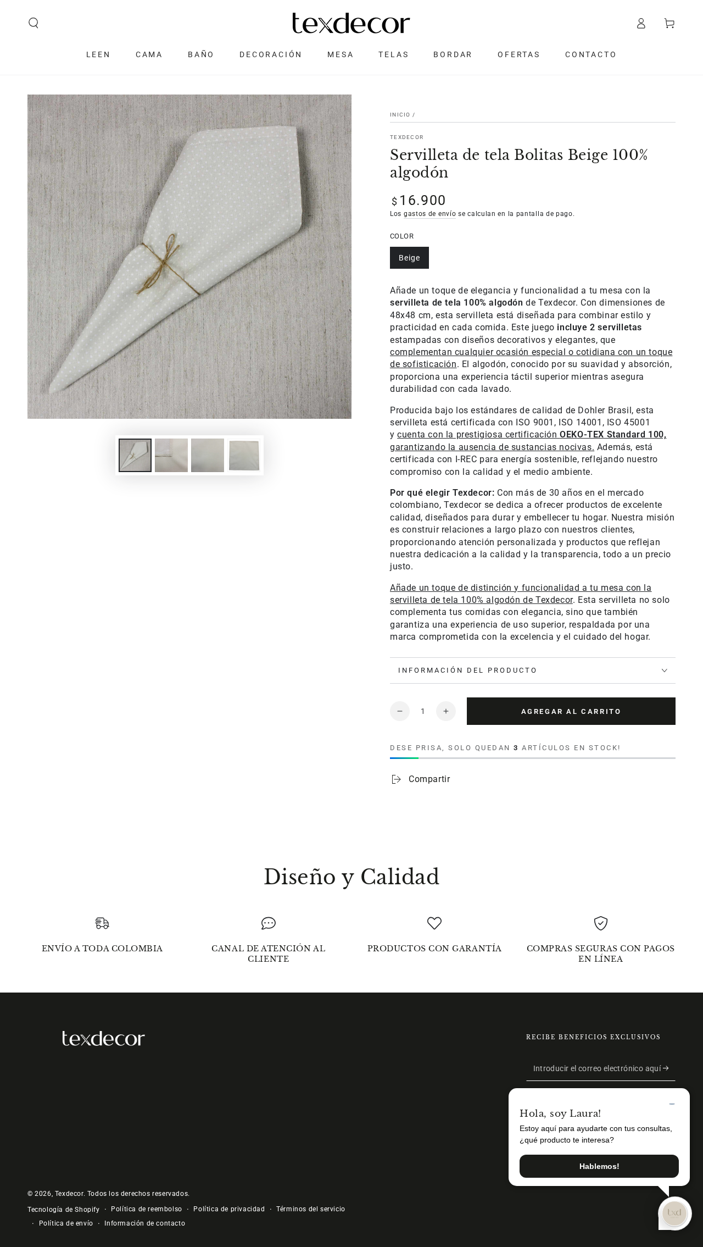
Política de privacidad (229, 1209)
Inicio (400, 115)
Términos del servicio (310, 1209)
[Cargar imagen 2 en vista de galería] (171, 455)
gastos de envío (430, 214)
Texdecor (406, 137)
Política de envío (66, 1223)
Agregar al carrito (571, 711)
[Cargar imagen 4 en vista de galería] (243, 455)
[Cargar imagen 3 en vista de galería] (207, 455)
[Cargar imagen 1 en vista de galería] (135, 455)
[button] (33, 23)
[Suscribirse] (669, 1068)
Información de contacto (144, 1223)
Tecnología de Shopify (63, 1209)
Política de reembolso (146, 1209)
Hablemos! (599, 1166)
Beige (409, 257)
